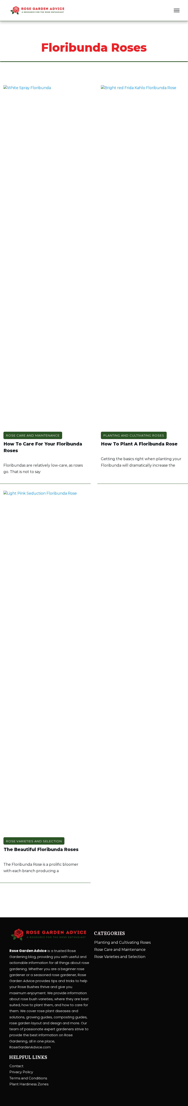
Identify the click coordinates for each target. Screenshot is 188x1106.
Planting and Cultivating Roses (133, 435)
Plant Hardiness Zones (28, 1084)
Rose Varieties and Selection (34, 841)
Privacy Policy (21, 1072)
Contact (16, 1066)
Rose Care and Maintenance (33, 435)
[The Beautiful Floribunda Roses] (45, 663)
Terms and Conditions (28, 1078)
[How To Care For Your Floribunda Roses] (45, 257)
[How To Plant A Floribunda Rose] (143, 257)
